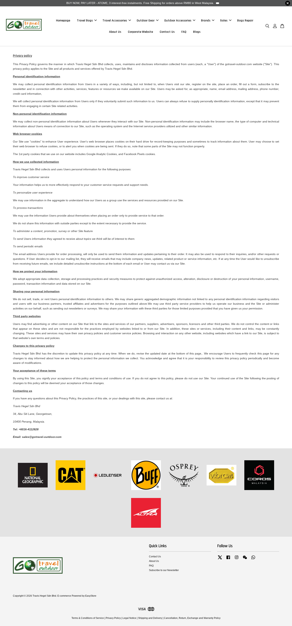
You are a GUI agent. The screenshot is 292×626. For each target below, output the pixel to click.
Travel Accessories (114, 20)
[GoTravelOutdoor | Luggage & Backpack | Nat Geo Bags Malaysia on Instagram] (236, 559)
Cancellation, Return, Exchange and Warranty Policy (192, 618)
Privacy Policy (113, 618)
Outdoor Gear (146, 20)
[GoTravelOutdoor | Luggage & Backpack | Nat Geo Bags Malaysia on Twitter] (220, 559)
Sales (223, 20)
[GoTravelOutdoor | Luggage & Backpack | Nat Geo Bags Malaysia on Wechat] (245, 559)
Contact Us (167, 32)
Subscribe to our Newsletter (164, 570)
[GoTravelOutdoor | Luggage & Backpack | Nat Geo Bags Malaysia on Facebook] (228, 559)
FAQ (183, 32)
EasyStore (90, 595)
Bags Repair (245, 20)
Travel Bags (85, 20)
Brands (205, 20)
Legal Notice (129, 618)
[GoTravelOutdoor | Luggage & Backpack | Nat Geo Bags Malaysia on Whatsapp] (253, 559)
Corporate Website (140, 32)
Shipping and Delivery (150, 618)
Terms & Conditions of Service (88, 618)
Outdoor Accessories (177, 20)
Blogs (196, 32)
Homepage (63, 20)
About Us (115, 32)
